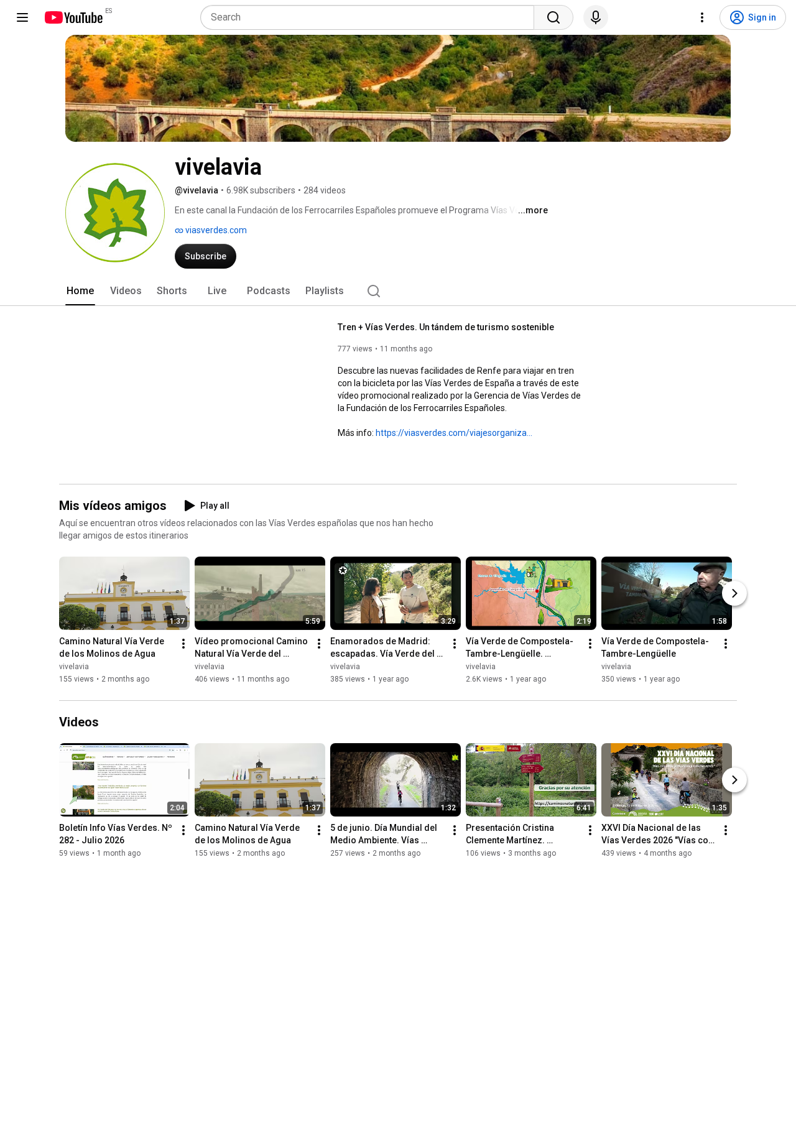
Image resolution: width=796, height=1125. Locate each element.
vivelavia (74, 667)
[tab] (80, 291)
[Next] (734, 593)
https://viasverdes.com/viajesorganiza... (454, 433)
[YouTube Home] (73, 17)
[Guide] (22, 17)
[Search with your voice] (595, 17)
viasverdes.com (215, 230)
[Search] (553, 17)
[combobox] (371, 17)
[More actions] (183, 644)
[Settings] (702, 17)
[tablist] (398, 291)
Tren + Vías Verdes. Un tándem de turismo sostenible (446, 327)
